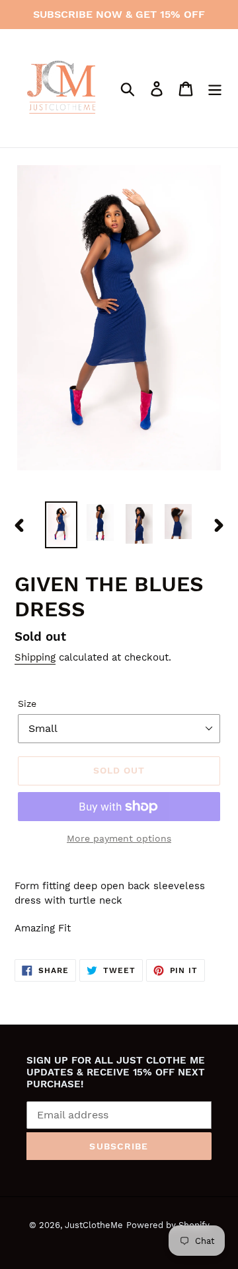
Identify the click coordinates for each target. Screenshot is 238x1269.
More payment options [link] (119, 838)
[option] (61, 525)
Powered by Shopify (168, 1225)
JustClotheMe (94, 1225)
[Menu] (214, 88)
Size (27, 703)
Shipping (35, 657)
